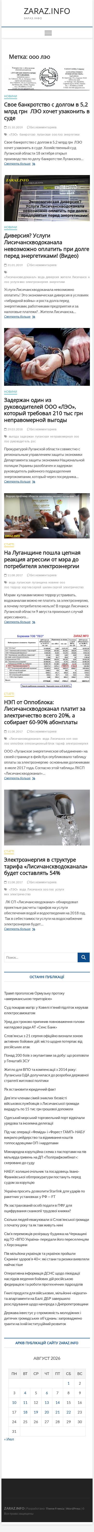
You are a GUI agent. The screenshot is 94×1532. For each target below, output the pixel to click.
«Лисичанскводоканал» (20, 277)
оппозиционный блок (39, 743)
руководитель (20, 441)
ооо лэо (57, 134)
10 (14, 1402)
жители (65, 277)
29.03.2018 (15, 429)
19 (36, 1412)
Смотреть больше (27, 164)
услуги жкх (17, 282)
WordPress (73, 1508)
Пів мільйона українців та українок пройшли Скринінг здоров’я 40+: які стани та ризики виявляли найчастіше (46, 1259)
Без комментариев (43, 127)
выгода (14, 436)
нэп (68, 738)
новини (53, 582)
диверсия (52, 277)
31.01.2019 (15, 265)
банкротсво (28, 134)
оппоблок (17, 743)
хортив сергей (31, 587)
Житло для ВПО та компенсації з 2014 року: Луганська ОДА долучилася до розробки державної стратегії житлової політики (46, 1075)
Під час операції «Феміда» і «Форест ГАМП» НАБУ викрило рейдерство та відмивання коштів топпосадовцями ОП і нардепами (44, 1137)
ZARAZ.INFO (47, 11)
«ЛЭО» (13, 134)
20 (47, 1412)
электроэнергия (37, 282)
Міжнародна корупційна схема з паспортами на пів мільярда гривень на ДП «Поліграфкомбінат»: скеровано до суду (45, 1157)
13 (47, 1402)
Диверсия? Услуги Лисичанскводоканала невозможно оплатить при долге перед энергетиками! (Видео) (46, 245)
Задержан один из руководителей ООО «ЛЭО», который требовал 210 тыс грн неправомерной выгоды (43, 410)
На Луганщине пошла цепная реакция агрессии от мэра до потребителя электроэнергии (42, 559)
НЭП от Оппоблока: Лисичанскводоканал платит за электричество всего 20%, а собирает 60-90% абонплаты (44, 712)
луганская (44, 134)
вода (41, 277)
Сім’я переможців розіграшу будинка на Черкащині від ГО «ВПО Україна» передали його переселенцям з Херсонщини (46, 1239)
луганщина (39, 582)
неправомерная (61, 436)
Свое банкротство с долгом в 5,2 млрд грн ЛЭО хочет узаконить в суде (47, 111)
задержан (27, 436)
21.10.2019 (15, 127)
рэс (33, 441)
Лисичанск (79, 277)
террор (15, 587)
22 (69, 1412)
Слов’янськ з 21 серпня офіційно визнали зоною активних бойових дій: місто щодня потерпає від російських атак (43, 1041)
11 (25, 1402)
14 (57, 1402)
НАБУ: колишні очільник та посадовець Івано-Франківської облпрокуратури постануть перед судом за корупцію (42, 1177)
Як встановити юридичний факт (30, 1089)
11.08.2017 (15, 575)
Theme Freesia (55, 1508)
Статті (9, 544)
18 (25, 1412)
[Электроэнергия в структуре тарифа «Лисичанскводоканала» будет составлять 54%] (47, 817)
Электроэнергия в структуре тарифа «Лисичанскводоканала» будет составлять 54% (45, 866)
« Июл (9, 1439)
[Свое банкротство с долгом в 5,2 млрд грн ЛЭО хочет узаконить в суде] (47, 78)
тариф (60, 743)
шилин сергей (52, 587)
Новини (10, 96)
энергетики (72, 134)
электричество (73, 587)
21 (57, 1412)
